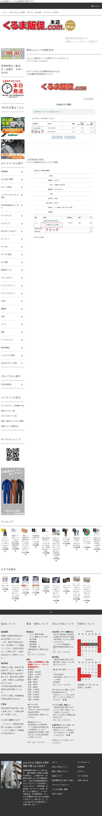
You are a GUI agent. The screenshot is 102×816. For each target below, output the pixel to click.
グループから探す (36, 12)
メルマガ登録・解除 (60, 789)
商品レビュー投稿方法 (9, 426)
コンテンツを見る (52, 12)
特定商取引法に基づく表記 (62, 780)
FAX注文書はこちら (13, 107)
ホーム (5, 12)
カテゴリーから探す (18, 12)
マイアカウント (83, 762)
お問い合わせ (82, 780)
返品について (57, 776)
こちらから (43, 61)
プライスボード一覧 (9, 416)
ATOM (59, 794)
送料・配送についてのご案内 (12, 421)
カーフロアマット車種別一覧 (12, 406)
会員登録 (80, 767)
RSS (53, 794)
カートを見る (82, 776)
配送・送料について (60, 771)
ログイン (80, 771)
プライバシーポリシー (60, 785)
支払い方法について (60, 767)
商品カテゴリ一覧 (8, 411)
